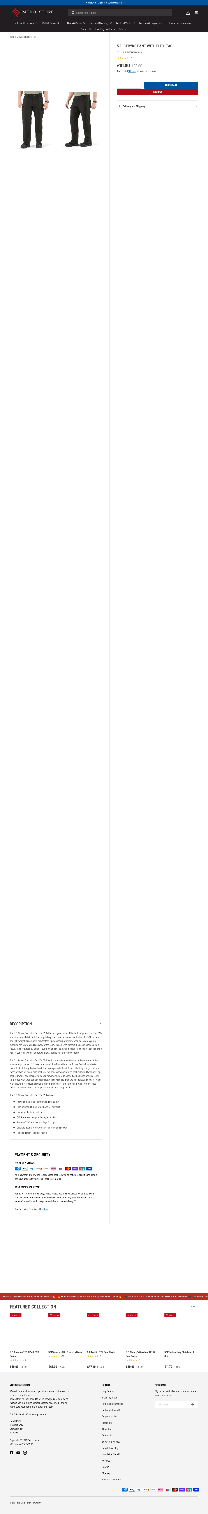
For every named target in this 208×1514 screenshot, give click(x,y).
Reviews (106, 1460)
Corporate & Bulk (110, 1416)
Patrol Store (20, 1503)
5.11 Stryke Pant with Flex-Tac (28, 37)
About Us (106, 1428)
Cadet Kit (86, 29)
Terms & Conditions (111, 1479)
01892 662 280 (21, 1414)
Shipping (132, 71)
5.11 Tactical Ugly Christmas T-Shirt (179, 1353)
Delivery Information (112, 1410)
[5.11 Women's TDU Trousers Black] (65, 1330)
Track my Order (109, 1397)
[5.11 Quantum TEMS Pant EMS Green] (27, 1330)
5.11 (118, 52)
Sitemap (106, 1473)
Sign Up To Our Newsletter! (110, 2)
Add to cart (171, 85)
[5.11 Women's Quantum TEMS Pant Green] (143, 1330)
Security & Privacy (111, 1441)
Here (45, 1208)
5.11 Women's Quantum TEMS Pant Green (140, 1353)
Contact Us (107, 1435)
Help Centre (108, 1391)
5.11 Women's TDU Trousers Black (65, 1351)
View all (194, 1306)
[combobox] (120, 12)
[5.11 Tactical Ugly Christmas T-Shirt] (181, 1330)
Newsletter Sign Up (111, 1454)
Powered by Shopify (33, 1503)
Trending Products (105, 29)
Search (105, 1466)
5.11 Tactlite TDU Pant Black (101, 1351)
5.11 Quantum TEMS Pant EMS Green (24, 1353)
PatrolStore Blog (110, 1447)
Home (12, 37)
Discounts (107, 1422)
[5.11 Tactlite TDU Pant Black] (104, 1330)
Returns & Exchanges (112, 1403)
